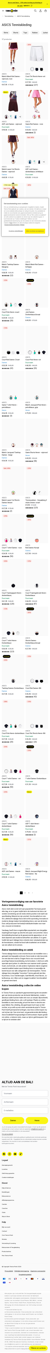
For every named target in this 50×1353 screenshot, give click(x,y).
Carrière (4, 1204)
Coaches (4, 1208)
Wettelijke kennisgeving (21, 1271)
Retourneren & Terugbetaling (11, 1247)
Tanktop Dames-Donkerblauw (13, 688)
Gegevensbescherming (12, 225)
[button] (3, 10)
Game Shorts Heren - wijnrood (36, 452)
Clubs (3, 1212)
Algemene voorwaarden (37, 1271)
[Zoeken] (35, 10)
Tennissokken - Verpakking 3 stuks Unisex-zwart (36, 501)
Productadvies (6, 1251)
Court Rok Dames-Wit (33, 688)
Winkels (4, 1239)
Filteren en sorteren (38, 1348)
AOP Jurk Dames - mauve (11, 871)
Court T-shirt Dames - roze (12, 548)
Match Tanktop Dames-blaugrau (10, 266)
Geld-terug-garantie (8, 1173)
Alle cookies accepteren (35, 231)
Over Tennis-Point (7, 1235)
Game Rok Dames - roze (34, 124)
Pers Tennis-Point (7, 1255)
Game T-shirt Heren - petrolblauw (9, 406)
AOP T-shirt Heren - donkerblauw (32, 825)
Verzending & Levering (9, 1243)
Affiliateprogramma (8, 1200)
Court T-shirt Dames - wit (11, 778)
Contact (4, 1231)
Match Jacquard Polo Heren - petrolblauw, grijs (36, 406)
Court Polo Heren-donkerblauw (13, 733)
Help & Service (6, 1188)
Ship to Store (6, 1216)
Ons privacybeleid (7, 1134)
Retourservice (6, 1196)
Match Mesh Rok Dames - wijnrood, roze (11, 77)
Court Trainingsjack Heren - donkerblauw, (12, 594)
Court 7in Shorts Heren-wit (35, 76)
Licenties (4, 1169)
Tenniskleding (9, 16)
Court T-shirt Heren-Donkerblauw (9, 642)
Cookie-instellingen (8, 1177)
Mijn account (6, 1227)
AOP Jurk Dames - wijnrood (12, 124)
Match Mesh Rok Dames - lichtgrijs (34, 266)
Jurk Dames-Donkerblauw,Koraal (32, 313)
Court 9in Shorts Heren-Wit (35, 733)
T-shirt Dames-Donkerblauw (35, 778)
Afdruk (22, 225)
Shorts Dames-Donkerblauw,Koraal (32, 642)
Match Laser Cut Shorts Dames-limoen (11, 501)
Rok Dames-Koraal (32, 548)
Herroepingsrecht (7, 1165)
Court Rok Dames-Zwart (11, 360)
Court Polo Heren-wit (33, 360)
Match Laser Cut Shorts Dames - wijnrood (11, 170)
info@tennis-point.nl (37, 1129)
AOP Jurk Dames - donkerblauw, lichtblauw (34, 170)
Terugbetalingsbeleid (25, 1274)
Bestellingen (6, 1192)
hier (11, 223)
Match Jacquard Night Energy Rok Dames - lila (36, 872)
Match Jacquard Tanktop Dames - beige (11, 454)
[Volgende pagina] (32, 892)
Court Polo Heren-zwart (10, 312)
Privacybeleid (9, 1271)
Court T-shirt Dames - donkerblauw (10, 825)
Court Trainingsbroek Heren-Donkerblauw (36, 594)
